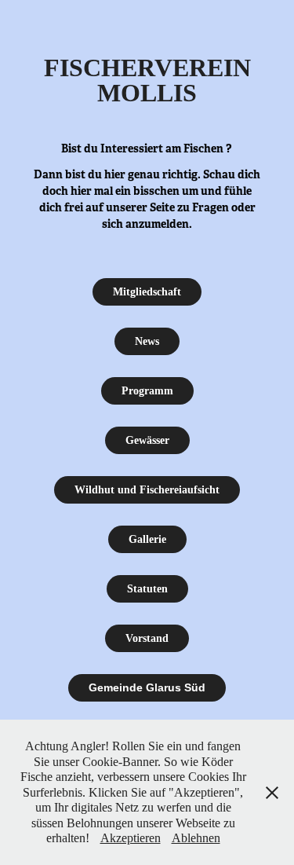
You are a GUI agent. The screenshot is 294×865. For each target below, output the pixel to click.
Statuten (147, 589)
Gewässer (147, 440)
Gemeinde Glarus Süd (147, 687)
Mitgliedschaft (147, 292)
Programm (147, 391)
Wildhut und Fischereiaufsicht (147, 490)
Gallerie (147, 539)
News (147, 341)
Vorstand (147, 638)
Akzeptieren (130, 838)
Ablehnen (196, 838)
